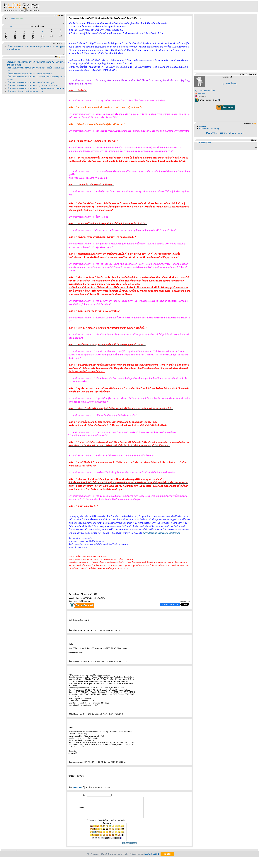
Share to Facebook (170, 604)
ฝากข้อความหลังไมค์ (206, 91)
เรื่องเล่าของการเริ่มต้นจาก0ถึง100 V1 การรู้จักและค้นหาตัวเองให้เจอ (35, 88)
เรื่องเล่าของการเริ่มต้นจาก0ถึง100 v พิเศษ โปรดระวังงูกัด (30, 83)
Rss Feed (202, 93)
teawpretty (78, 787)
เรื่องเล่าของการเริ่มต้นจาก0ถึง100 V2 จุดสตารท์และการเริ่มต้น (33, 85)
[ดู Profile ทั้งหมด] (229, 84)
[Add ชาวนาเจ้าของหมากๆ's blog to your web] (225, 133)
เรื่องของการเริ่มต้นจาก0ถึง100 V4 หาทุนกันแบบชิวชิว (29, 74)
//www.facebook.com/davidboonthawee (161, 533)
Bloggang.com (205, 143)
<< (11, 26)
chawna (202, 126)
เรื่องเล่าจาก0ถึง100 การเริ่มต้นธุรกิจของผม (25, 91)
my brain (11, 18)
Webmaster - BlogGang (209, 128)
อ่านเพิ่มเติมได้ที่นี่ (151, 854)
